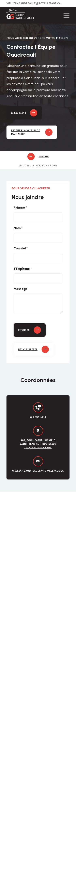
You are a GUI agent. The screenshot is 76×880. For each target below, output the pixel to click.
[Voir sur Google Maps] (38, 431)
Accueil (25, 165)
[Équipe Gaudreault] (20, 15)
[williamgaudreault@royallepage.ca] (38, 461)
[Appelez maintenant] (38, 407)
